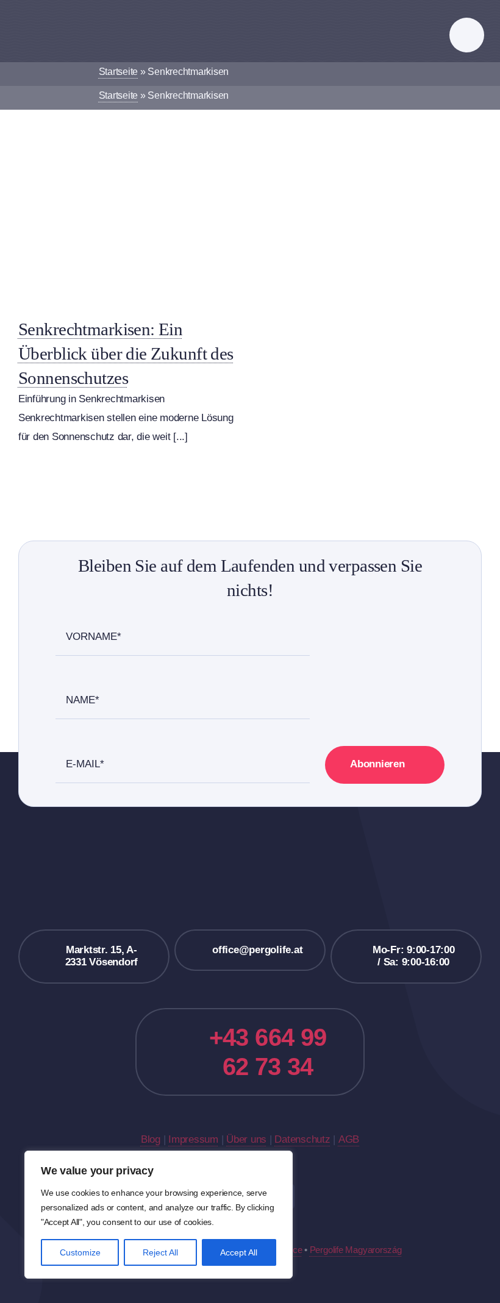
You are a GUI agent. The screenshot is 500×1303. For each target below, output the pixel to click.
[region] (158, 1215)
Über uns (246, 1139)
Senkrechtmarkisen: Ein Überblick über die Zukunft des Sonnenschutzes (126, 353)
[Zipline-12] (126, 194)
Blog (150, 1139)
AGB (348, 1139)
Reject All (160, 1252)
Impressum (193, 1139)
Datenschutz (302, 1139)
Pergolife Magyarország (356, 1249)
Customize (80, 1252)
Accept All (238, 1252)
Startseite (118, 71)
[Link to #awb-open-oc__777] (466, 35)
